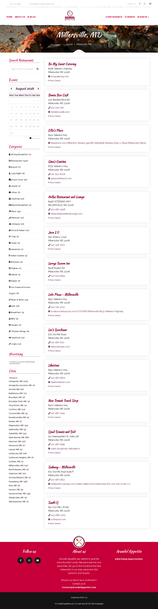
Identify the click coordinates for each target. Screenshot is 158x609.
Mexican (17, 218)
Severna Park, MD (19, 493)
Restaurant (19, 161)
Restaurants (114, 17)
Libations (53, 365)
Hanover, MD (17, 441)
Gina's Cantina (57, 161)
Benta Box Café (58, 95)
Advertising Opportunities (129, 559)
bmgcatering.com (59, 76)
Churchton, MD (18, 405)
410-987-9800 (57, 378)
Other (15, 192)
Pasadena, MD (18, 481)
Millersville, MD (84, 44)
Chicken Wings (20, 331)
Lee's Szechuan (57, 330)
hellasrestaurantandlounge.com (66, 214)
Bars (16, 211)
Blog (32, 17)
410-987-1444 (57, 413)
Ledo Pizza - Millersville (63, 294)
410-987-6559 (57, 444)
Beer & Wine (19, 300)
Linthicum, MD (18, 453)
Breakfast (17, 312)
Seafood (18, 337)
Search (131, 17)
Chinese (17, 224)
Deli (15, 306)
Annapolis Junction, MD (22, 385)
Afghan (15, 268)
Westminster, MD (19, 501)
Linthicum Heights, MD (21, 457)
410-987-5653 (57, 479)
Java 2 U (53, 232)
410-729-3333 (57, 307)
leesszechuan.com (60, 346)
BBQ (14, 319)
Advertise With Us (79, 597)
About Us (20, 17)
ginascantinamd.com (61, 178)
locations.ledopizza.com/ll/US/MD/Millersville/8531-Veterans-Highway (86, 311)
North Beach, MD (19, 469)
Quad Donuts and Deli (61, 431)
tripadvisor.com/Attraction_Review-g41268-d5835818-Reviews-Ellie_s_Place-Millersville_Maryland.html (102, 143)
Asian (15, 243)
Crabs (16, 344)
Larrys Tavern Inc (59, 263)
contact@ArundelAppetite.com (79, 587)
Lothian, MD (16, 461)
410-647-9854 (57, 276)
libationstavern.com (60, 382)
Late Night (18, 173)
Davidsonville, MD (19, 417)
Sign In (143, 17)
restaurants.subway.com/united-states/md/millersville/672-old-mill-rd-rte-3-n (90, 484)
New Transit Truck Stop (63, 400)
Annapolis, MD (18, 381)
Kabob (15, 274)
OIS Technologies (95, 604)
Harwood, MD (17, 445)
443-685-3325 (57, 515)
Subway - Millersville (61, 467)
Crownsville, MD (18, 413)
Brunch (15, 167)
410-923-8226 (57, 174)
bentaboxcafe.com (60, 112)
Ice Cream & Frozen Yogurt (19, 290)
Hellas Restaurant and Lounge (66, 197)
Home (9, 17)
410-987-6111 (57, 342)
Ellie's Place (55, 130)
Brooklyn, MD (17, 397)
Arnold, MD (16, 389)
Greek (16, 186)
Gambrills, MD (18, 433)
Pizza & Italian (20, 230)
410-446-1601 (57, 245)
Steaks (15, 325)
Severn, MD (16, 489)
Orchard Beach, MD (20, 477)
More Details (55, 80)
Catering (17, 199)
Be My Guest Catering (62, 64)
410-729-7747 (57, 107)
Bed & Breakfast (21, 205)
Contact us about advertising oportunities (22, 363)
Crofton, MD (17, 409)
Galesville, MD (17, 429)
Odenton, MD (17, 473)
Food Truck (19, 180)
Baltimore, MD (18, 393)
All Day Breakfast (20, 154)
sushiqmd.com (58, 519)
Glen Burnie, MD (19, 437)
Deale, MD (15, 421)
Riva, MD (14, 485)
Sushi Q (53, 502)
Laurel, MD (16, 449)
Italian (15, 281)
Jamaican (16, 249)
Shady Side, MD (18, 497)
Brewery (16, 262)
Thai (15, 236)
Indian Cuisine (18, 255)
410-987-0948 (57, 209)
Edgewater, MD (18, 425)
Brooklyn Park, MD (19, 401)
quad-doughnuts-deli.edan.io (65, 448)
